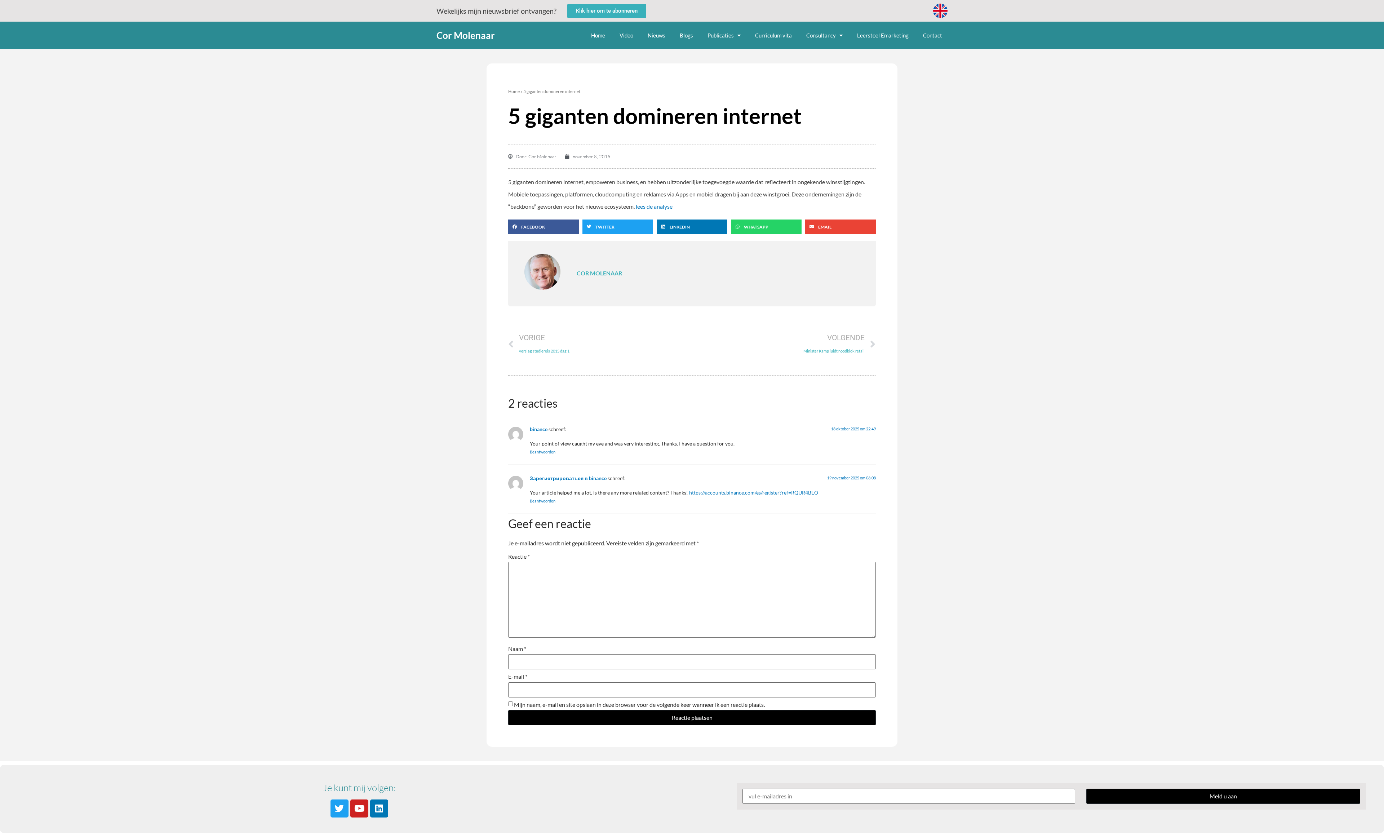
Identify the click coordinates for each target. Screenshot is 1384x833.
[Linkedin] (379, 808)
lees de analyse (654, 206)
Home (598, 35)
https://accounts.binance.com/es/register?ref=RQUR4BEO (753, 492)
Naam (517, 649)
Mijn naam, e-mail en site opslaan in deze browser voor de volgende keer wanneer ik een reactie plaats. (639, 705)
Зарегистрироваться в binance (568, 478)
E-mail (517, 676)
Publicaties (720, 35)
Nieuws (656, 35)
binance (538, 429)
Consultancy (821, 35)
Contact (932, 35)
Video (626, 35)
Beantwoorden (542, 451)
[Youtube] (359, 808)
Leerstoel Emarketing (883, 35)
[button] (543, 227)
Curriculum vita (773, 35)
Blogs (686, 35)
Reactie (519, 556)
